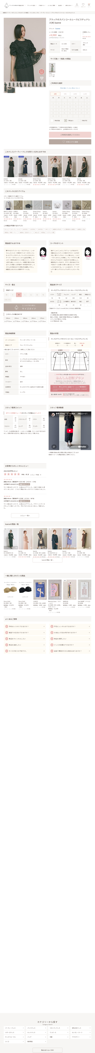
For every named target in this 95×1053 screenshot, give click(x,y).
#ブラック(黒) (50, 232)
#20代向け (25, 229)
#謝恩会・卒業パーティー (11, 232)
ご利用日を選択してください (70, 135)
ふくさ (7, 1041)
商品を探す (21, 5)
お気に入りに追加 (72, 142)
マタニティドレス (55, 1028)
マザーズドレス (9, 1032)
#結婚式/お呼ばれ (57, 229)
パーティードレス (10, 1028)
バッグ (29, 1037)
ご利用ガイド (42, 5)
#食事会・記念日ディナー (26, 232)
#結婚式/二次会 (81, 229)
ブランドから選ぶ (31, 5)
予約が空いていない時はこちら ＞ (70, 88)
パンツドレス (31, 1028)
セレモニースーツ (77, 1032)
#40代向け (40, 229)
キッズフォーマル (10, 1037)
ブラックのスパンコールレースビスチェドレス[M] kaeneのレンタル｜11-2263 (11, 5)
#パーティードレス (15, 229)
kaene (58, 28)
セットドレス (31, 1032)
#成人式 (37, 232)
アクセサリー (76, 1037)
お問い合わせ (68, 5)
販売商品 (30, 1041)
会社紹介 (60, 5)
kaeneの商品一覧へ (47, 560)
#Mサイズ (47, 229)
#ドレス (7, 229)
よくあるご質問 (51, 5)
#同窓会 (43, 232)
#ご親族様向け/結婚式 (69, 229)
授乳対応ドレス (76, 1028)
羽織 (51, 1037)
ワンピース (53, 1032)
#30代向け (33, 229)
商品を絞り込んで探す (47, 1050)
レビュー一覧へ (25, 515)
